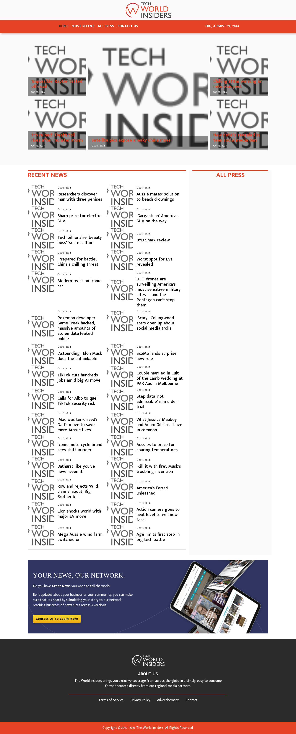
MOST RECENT (83, 26)
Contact (192, 700)
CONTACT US (127, 26)
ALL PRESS (106, 26)
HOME (63, 26)
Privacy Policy (140, 700)
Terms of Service (111, 700)
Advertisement (168, 700)
